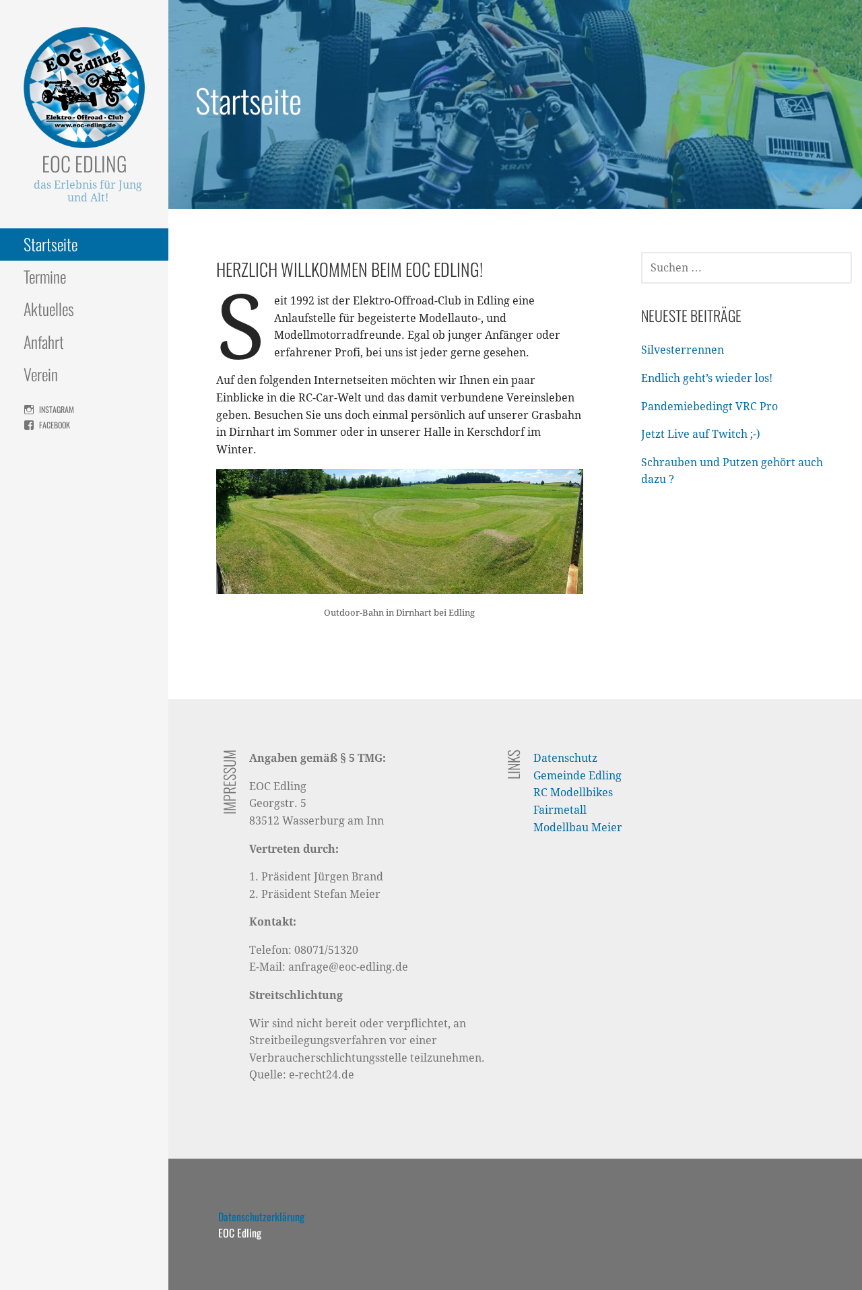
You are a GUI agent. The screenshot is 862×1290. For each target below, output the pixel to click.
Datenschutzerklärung (261, 1216)
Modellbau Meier (577, 827)
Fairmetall (560, 810)
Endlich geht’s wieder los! (706, 378)
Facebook (54, 424)
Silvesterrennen (682, 350)
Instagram (56, 409)
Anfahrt (44, 341)
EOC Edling (84, 163)
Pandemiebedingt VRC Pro (709, 406)
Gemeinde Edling (577, 775)
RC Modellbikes (573, 792)
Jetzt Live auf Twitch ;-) (700, 434)
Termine (45, 276)
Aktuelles (49, 308)
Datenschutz (565, 758)
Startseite (50, 244)
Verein (41, 374)
